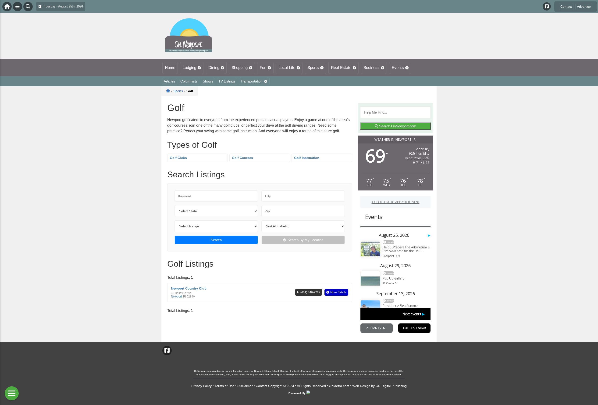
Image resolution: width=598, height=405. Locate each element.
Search (216, 240)
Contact (566, 6)
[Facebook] (547, 6)
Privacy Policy (201, 386)
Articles (169, 81)
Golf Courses (242, 158)
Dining (213, 67)
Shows (208, 81)
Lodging (189, 67)
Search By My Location (305, 240)
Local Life (286, 67)
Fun (263, 67)
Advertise (584, 6)
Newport (176, 296)
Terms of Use (224, 386)
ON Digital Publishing (391, 386)
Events (398, 67)
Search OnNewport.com (397, 126)
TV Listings (226, 81)
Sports (313, 67)
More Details (338, 292)
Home (170, 67)
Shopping (239, 67)
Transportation (251, 81)
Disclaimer (245, 386)
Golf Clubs (178, 158)
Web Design (361, 386)
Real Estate (341, 67)
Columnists (189, 81)
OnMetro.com (339, 386)
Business (371, 67)
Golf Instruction (306, 158)
